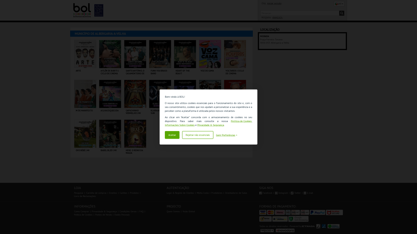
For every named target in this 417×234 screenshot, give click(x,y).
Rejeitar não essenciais (198, 134)
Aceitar (172, 134)
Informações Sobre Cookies (180, 125)
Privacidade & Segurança (210, 125)
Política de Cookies (241, 121)
